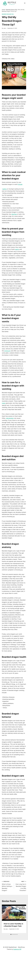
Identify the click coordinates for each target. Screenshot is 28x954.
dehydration (10, 418)
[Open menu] (24, 3)
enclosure (7, 351)
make (3, 403)
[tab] (10, 934)
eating (4, 189)
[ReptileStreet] (9, 3)
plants (17, 249)
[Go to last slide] (4, 919)
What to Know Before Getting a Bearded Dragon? (7, 886)
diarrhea (14, 214)
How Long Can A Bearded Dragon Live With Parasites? (21, 886)
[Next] (23, 919)
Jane (4, 28)
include (20, 184)
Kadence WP (17, 949)
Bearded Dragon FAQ (8, 14)
